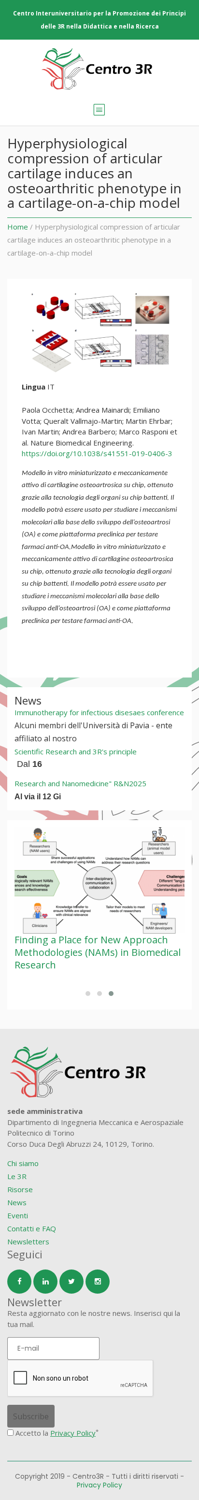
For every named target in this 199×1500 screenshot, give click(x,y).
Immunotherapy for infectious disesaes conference (99, 712)
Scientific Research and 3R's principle (75, 751)
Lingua (33, 386)
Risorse (20, 1189)
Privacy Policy (73, 1433)
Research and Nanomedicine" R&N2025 (80, 783)
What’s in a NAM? (74, 939)
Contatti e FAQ (31, 1228)
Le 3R (17, 1176)
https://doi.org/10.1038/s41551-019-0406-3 (97, 453)
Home (17, 226)
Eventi (17, 1215)
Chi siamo (23, 1163)
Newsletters (28, 1241)
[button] (88, 993)
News (17, 1202)
